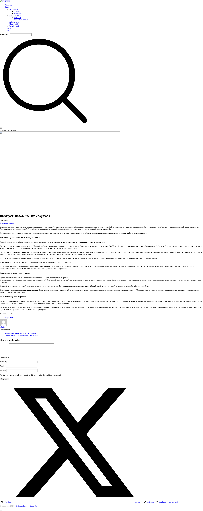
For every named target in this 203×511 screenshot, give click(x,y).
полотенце (4, 317)
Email (3, 366)
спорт (11, 317)
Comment (4, 358)
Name (3, 362)
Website (3, 370)
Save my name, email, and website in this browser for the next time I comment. (32, 375)
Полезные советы (7, 223)
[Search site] (45, 125)
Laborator (33, 506)
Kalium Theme (21, 506)
